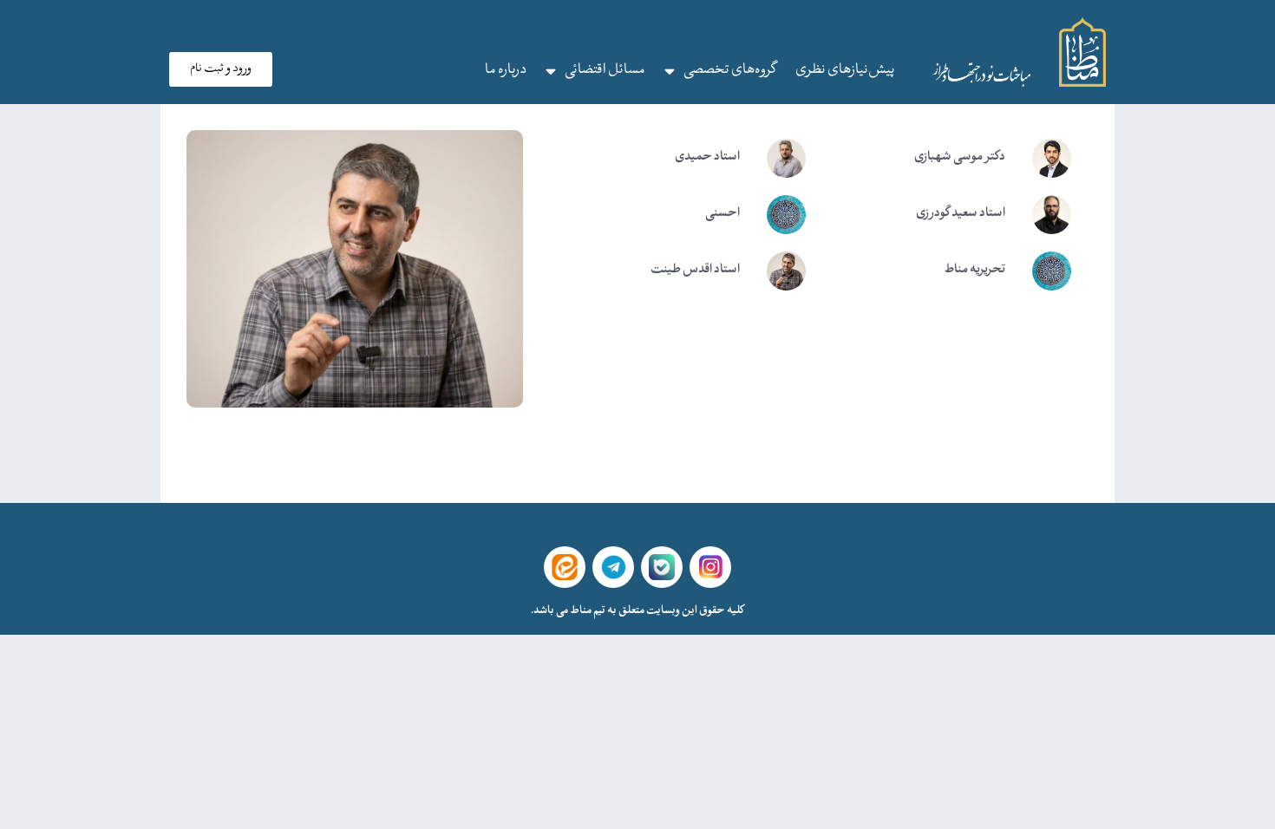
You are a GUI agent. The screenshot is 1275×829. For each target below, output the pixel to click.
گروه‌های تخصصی (729, 71)
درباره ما (505, 71)
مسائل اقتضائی (605, 71)
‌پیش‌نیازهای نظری (845, 71)
